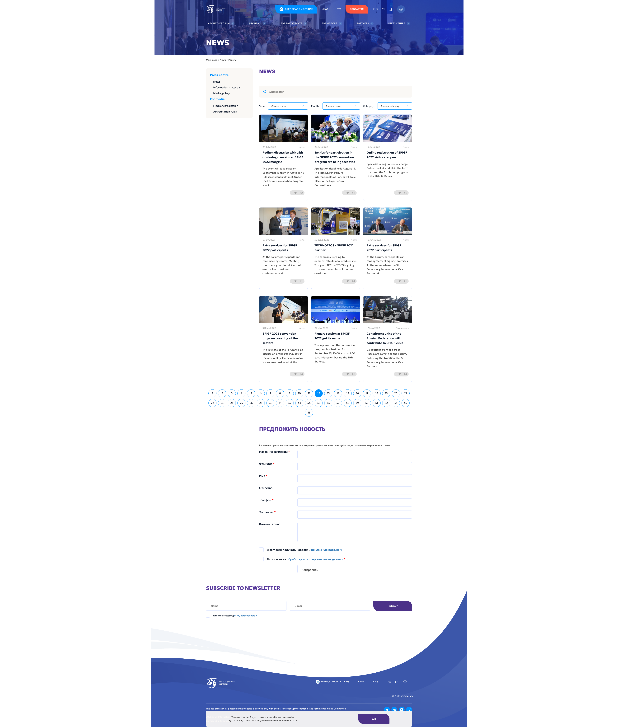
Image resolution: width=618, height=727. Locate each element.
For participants (291, 23)
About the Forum (219, 23)
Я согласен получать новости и (304, 549)
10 (299, 393)
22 (212, 402)
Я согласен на (306, 559)
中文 (339, 9)
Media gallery (221, 93)
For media (217, 99)
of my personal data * (245, 615)
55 (309, 412)
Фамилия (267, 463)
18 (376, 393)
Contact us (357, 9)
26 (251, 402)
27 (260, 402)
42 (289, 402)
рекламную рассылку (326, 550)
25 (241, 402)
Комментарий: (269, 524)
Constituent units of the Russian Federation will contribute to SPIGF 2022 (385, 338)
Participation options (299, 9)
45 (318, 402)
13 (328, 393)
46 (328, 402)
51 (376, 402)
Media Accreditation (225, 105)
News (325, 9)
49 (357, 402)
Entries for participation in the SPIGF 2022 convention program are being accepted (334, 157)
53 (395, 402)
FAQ (375, 681)
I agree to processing (234, 615)
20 (396, 393)
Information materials (226, 87)
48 (347, 402)
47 (338, 402)
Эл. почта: (267, 512)
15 (347, 393)
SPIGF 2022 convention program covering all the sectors (280, 338)
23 (222, 402)
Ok (374, 719)
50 (367, 402)
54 (405, 402)
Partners (363, 23)
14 (338, 393)
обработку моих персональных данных (315, 559)
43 (299, 402)
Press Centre (396, 23)
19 (386, 393)
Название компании (274, 451)
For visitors (329, 23)
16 (357, 393)
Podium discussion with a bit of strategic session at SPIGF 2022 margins (282, 157)
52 (386, 402)
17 (367, 393)
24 (231, 402)
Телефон (266, 500)
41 (280, 402)
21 (405, 393)
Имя (263, 476)
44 (309, 402)
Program (255, 23)
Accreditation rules (225, 111)
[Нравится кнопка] (295, 192)
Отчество (265, 488)
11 (309, 393)
